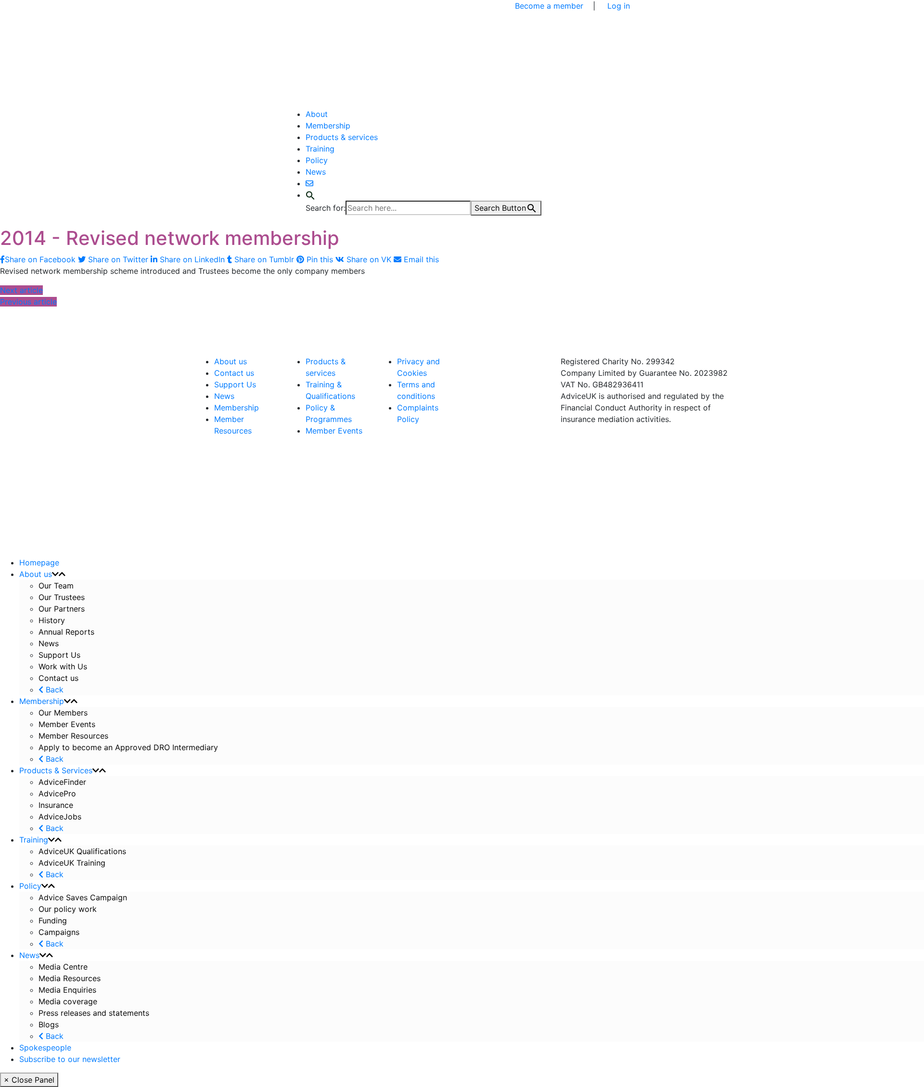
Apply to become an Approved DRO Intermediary (128, 747)
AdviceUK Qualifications (82, 851)
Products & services (342, 137)
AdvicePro (57, 793)
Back (53, 689)
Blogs (48, 1024)
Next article (21, 290)
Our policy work (67, 909)
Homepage (39, 562)
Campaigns (60, 932)
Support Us (235, 384)
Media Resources (69, 978)
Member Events (334, 430)
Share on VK (369, 259)
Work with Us (62, 666)
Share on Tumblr (264, 259)
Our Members (63, 712)
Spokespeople (45, 1047)
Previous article (28, 302)
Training (320, 148)
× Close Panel (29, 1080)
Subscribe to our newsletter (69, 1059)
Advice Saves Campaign (82, 897)
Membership (328, 125)
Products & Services (55, 770)
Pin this (319, 259)
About (317, 114)
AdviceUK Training (71, 863)
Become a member (549, 6)
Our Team (56, 585)
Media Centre (63, 967)
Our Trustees (61, 597)
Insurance (55, 805)
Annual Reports (66, 632)
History (51, 620)
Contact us (234, 373)
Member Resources (73, 736)
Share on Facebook (41, 259)
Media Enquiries (67, 990)
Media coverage (67, 1001)
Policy (317, 160)
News (316, 172)
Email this (420, 259)
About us (230, 361)
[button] (310, 195)
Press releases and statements (93, 1013)
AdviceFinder (62, 782)
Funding (52, 920)
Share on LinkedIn (192, 259)
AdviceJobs (59, 816)
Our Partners (61, 609)
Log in (618, 6)
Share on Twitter (118, 259)
